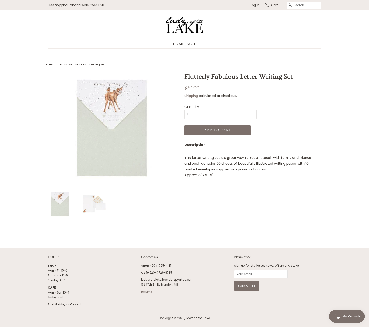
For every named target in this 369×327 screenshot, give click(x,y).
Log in (255, 5)
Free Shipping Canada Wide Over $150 (76, 5)
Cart (274, 5)
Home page (184, 43)
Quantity (191, 106)
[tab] (195, 145)
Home (49, 64)
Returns (146, 292)
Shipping (191, 95)
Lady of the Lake (198, 318)
